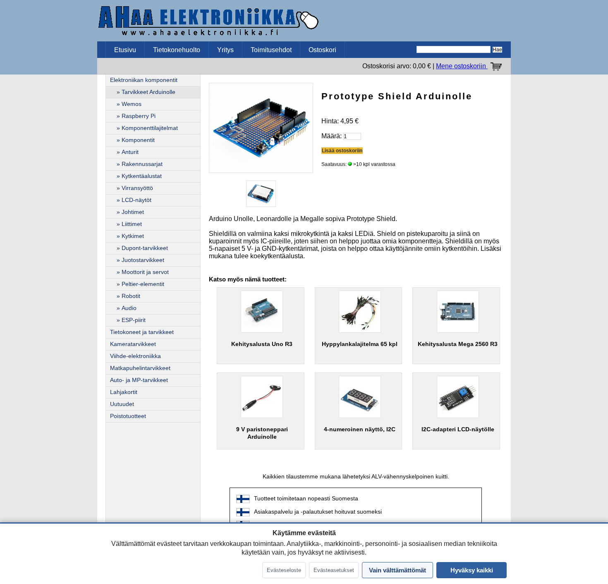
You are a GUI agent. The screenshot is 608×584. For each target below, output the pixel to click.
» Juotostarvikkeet (137, 260)
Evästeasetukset (334, 570)
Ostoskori (322, 49)
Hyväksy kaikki (471, 570)
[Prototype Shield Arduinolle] (261, 127)
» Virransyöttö (131, 188)
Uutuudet (122, 404)
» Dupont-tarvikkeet (139, 248)
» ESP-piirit (128, 320)
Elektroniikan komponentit (143, 80)
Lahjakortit (123, 392)
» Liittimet (126, 224)
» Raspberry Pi (133, 116)
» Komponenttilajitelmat (144, 128)
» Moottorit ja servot (139, 272)
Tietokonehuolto (176, 49)
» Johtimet (127, 212)
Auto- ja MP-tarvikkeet (139, 380)
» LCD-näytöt (130, 200)
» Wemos (125, 104)
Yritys (225, 49)
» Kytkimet (127, 236)
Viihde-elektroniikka (135, 356)
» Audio (123, 308)
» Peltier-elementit (137, 284)
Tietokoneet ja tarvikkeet (142, 332)
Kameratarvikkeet (133, 344)
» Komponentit (132, 140)
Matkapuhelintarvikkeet (140, 368)
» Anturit (124, 152)
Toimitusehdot (271, 49)
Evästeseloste (284, 570)
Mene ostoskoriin (462, 66)
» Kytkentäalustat (136, 176)
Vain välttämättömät (397, 570)
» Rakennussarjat (136, 164)
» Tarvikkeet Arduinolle (142, 92)
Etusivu (125, 49)
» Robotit (125, 296)
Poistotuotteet (128, 416)
